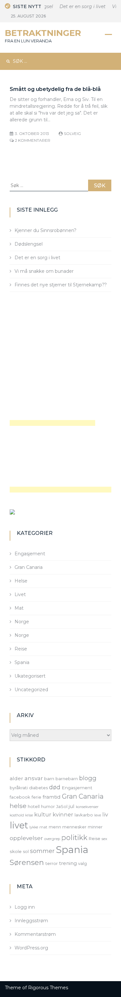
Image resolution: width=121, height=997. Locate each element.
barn (49, 778)
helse (18, 806)
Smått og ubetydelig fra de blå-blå (55, 89)
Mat (19, 608)
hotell (34, 806)
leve (97, 815)
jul (72, 806)
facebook (20, 797)
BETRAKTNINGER (43, 33)
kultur (42, 814)
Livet (20, 594)
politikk (74, 837)
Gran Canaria (29, 567)
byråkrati (19, 787)
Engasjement (30, 554)
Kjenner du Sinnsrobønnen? (45, 230)
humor (48, 806)
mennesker (74, 826)
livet (19, 825)
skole (16, 851)
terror (51, 863)
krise (29, 815)
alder (16, 778)
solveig (72, 133)
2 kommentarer (32, 140)
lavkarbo (84, 814)
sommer (42, 851)
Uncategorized (31, 689)
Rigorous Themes (48, 988)
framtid (52, 797)
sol (26, 851)
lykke (33, 827)
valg (82, 863)
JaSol (61, 806)
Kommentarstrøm (35, 934)
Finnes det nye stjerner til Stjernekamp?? (61, 285)
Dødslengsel (29, 244)
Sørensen (27, 862)
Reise (21, 649)
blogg (87, 778)
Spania (22, 662)
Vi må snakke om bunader (44, 271)
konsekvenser (87, 807)
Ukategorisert (30, 676)
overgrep (52, 838)
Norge (22, 622)
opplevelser (26, 838)
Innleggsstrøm (31, 921)
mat (43, 827)
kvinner (63, 814)
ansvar (34, 778)
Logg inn (25, 907)
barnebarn (66, 778)
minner (95, 826)
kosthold (17, 815)
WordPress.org (31, 948)
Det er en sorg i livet (80, 6)
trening (68, 863)
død (54, 787)
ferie (36, 797)
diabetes (38, 787)
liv (105, 814)
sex (104, 838)
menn (55, 826)
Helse (21, 581)
